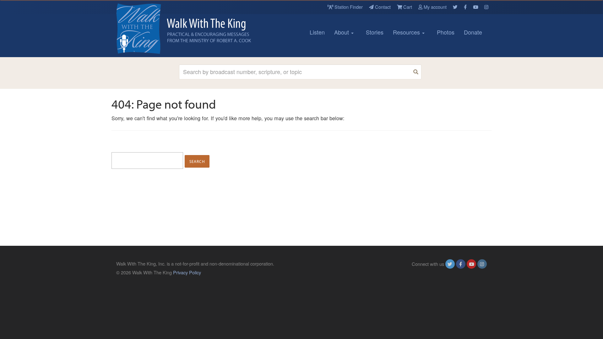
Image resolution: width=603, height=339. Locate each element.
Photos (445, 32)
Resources (407, 32)
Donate (473, 32)
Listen (317, 32)
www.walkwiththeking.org (461, 272)
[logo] (144, 28)
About (342, 32)
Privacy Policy (187, 272)
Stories (374, 32)
